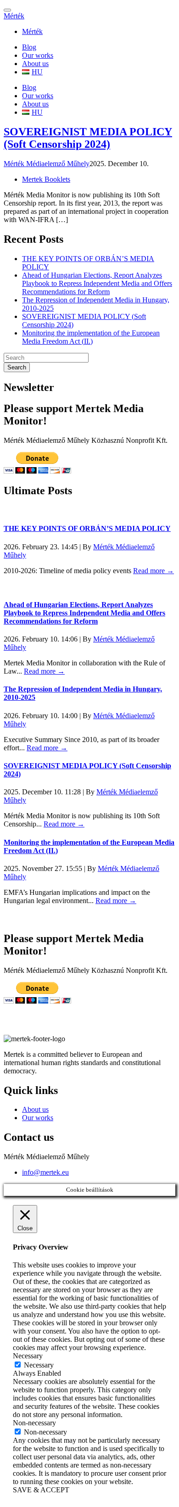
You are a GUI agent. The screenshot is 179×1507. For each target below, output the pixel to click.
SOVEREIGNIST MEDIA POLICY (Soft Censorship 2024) (88, 138)
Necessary (39, 1365)
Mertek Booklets (46, 179)
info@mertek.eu (45, 1172)
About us (35, 63)
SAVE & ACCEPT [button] (41, 1490)
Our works (37, 55)
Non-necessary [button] (34, 1423)
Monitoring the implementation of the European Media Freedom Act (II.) (91, 337)
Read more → (153, 571)
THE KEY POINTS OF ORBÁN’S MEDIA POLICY (87, 528)
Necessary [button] (28, 1356)
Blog (29, 47)
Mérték (14, 16)
